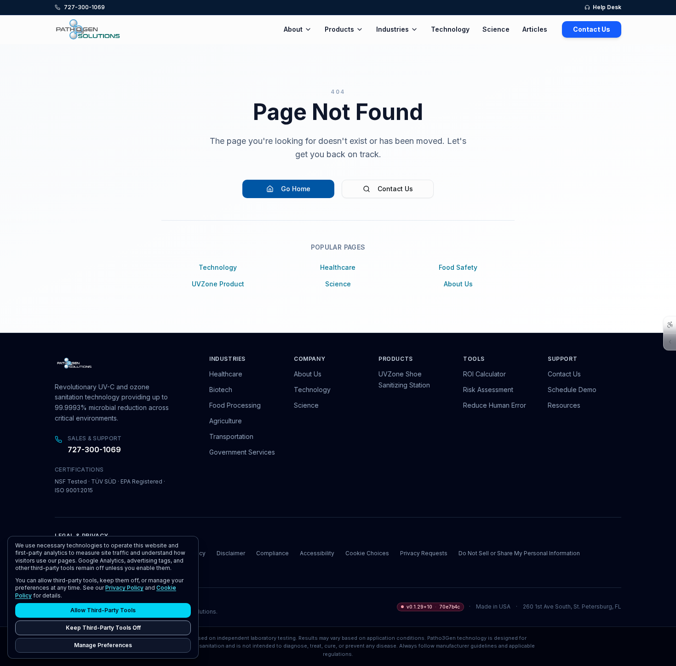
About (293, 29)
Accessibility (317, 553)
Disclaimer (231, 553)
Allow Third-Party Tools (103, 610)
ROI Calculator (484, 374)
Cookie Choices (367, 553)
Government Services (242, 452)
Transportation (231, 436)
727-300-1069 (94, 449)
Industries (392, 29)
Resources (564, 405)
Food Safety (458, 267)
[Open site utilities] (670, 341)
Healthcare (337, 267)
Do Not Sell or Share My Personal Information (519, 553)
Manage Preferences (103, 645)
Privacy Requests (423, 553)
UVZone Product (218, 284)
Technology (450, 29)
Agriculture (225, 421)
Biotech (220, 389)
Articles (534, 29)
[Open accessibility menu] (670, 324)
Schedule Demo (572, 389)
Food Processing (235, 405)
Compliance (272, 553)
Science (496, 29)
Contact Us (591, 29)
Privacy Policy (124, 587)
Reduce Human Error (494, 405)
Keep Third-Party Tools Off (103, 627)
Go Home (295, 189)
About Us (458, 284)
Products (339, 29)
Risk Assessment (488, 389)
